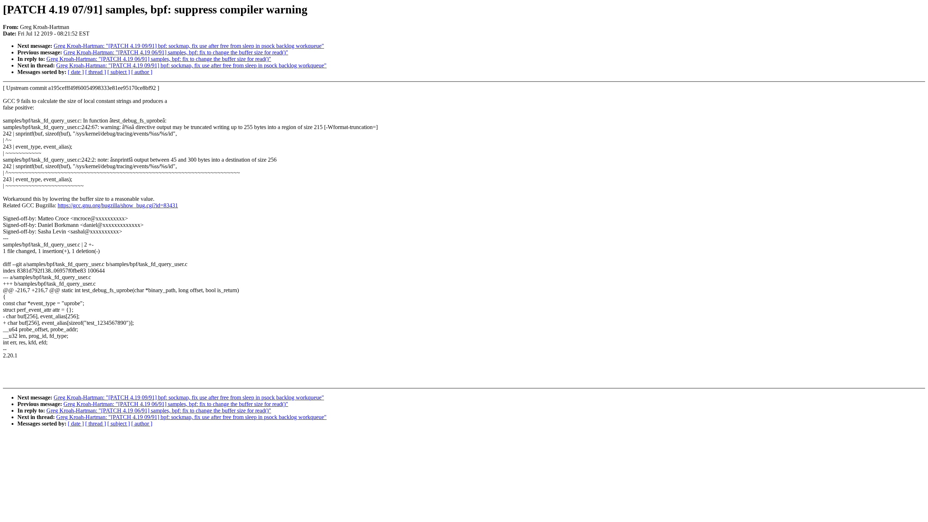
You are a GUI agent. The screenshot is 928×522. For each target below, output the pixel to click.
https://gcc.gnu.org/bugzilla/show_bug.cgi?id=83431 (118, 205)
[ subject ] (118, 72)
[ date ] (76, 72)
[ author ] (141, 72)
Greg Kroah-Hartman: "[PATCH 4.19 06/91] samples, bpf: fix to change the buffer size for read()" (175, 52)
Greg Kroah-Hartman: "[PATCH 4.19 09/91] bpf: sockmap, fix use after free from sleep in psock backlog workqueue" (189, 46)
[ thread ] (95, 72)
